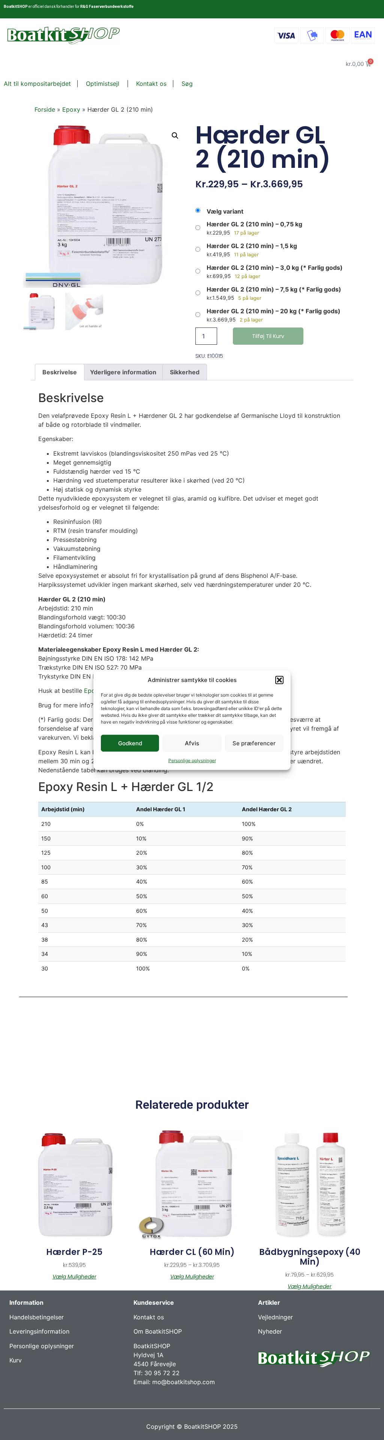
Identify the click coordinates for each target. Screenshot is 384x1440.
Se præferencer (254, 742)
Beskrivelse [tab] (59, 372)
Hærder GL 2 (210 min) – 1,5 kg (252, 246)
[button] (279, 680)
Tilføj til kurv (268, 336)
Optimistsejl (101, 83)
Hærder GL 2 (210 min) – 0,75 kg (254, 224)
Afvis (192, 742)
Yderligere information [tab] (123, 372)
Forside (44, 109)
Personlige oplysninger (192, 760)
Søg (187, 83)
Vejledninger (275, 1317)
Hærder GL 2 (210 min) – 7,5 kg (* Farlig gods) (274, 289)
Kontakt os (150, 83)
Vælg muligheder (74, 1276)
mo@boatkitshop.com (183, 1382)
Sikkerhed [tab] (185, 372)
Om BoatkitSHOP (158, 1331)
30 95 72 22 (162, 1373)
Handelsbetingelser (36, 1317)
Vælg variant (225, 211)
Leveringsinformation (39, 1331)
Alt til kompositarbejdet (37, 83)
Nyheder (270, 1331)
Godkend (130, 742)
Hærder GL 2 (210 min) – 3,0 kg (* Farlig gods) (275, 268)
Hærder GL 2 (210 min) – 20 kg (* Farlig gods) (273, 311)
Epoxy (71, 109)
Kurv (15, 1360)
